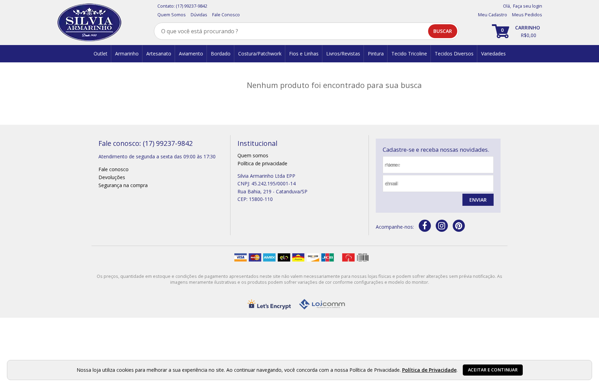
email (392, 183)
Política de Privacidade (429, 370)
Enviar (478, 199)
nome (393, 164)
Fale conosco (113, 169)
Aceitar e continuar (493, 370)
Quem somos (252, 155)
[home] (89, 22)
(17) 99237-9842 (191, 6)
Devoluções (111, 177)
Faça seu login (527, 6)
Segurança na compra (123, 185)
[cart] (517, 31)
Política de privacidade (262, 163)
